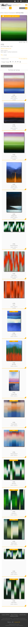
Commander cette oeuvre (11, 16)
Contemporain (22, 8)
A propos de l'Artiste (6, 66)
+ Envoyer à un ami (4, 58)
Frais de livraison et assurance (19, 618)
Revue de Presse (14, 614)
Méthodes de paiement (5, 619)
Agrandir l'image (22, 42)
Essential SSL (17, 622)
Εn (27, 1)
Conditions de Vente (14, 616)
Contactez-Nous (22, 614)
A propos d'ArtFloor (5, 614)
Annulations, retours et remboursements (19, 619)
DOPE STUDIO (16, 624)
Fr (24, 1)
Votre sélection (23, 58)
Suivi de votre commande (7, 618)
